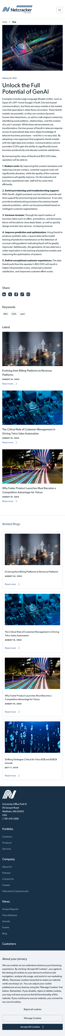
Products (7, 842)
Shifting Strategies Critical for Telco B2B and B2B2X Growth (31, 761)
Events (5, 927)
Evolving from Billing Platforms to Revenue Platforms (31, 571)
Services (6, 848)
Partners (6, 872)
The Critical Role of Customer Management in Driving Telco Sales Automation (32, 633)
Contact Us (8, 878)
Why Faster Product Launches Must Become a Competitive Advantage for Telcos (28, 697)
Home (4, 22)
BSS (6, 313)
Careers (6, 885)
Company (8, 859)
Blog (14, 22)
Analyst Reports (10, 909)
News (6, 901)
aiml (22, 313)
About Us (7, 866)
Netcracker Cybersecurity (15, 891)
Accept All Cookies (30, 1026)
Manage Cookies (32, 1018)
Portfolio (7, 829)
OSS (14, 313)
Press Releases (9, 915)
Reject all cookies (32, 1009)
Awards (6, 921)
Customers (9, 944)
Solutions (7, 836)
